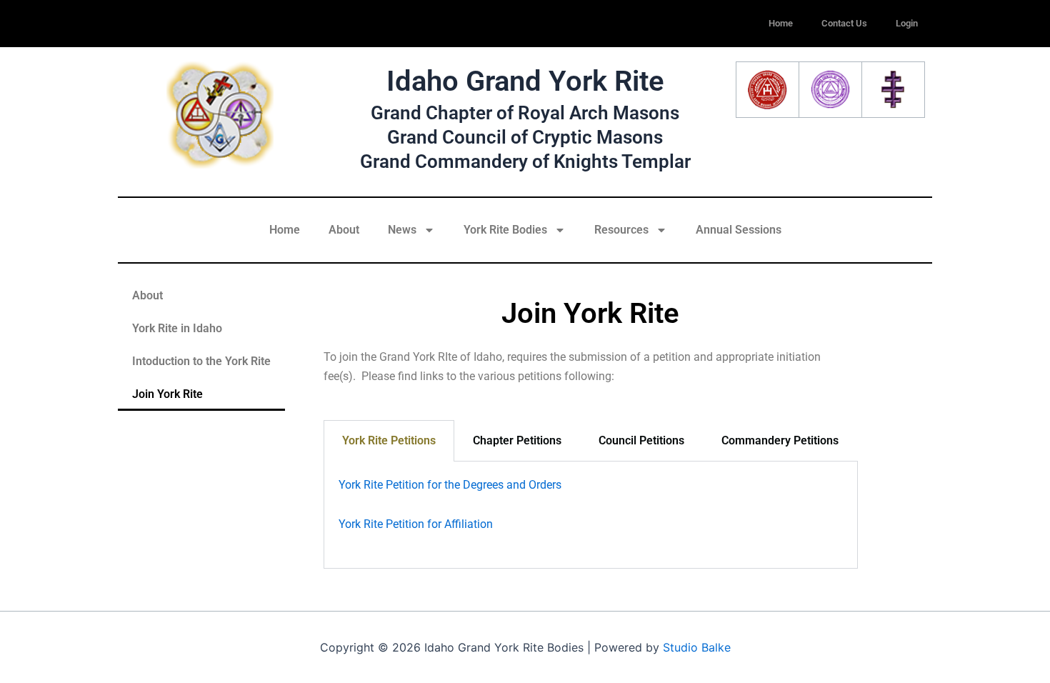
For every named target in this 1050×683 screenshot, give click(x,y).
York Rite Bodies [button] (505, 229)
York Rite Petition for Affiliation (416, 524)
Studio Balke (697, 647)
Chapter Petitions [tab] (517, 440)
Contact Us (844, 23)
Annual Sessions (738, 229)
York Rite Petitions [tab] (389, 440)
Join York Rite (167, 394)
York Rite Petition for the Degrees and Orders (450, 485)
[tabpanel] (591, 515)
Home (781, 23)
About (344, 229)
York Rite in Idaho (177, 328)
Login (907, 23)
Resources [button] (621, 229)
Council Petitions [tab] (641, 440)
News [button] (402, 229)
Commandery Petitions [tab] (780, 440)
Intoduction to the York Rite (201, 361)
